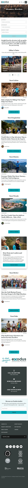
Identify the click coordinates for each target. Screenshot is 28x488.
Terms (18, 418)
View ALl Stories (14, 190)
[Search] (19, 2)
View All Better (14, 310)
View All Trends (14, 231)
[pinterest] (17, 446)
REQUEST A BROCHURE (6, 426)
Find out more (14, 265)
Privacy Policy (14, 418)
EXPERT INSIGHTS (18, 424)
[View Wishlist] (21, 2)
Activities (3, 19)
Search (14, 36)
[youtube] (21, 446)
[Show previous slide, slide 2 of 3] (9, 75)
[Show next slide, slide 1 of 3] (18, 75)
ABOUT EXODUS (4, 429)
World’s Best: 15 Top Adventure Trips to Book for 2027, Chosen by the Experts (13, 138)
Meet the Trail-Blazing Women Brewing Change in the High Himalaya (13, 293)
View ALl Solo (14, 352)
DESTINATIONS (18, 426)
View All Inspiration (14, 151)
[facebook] (7, 446)
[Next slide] (26, 89)
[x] (10, 446)
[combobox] (14, 22)
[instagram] (14, 446)
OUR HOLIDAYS (4, 432)
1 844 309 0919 (23, 2)
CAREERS (16, 429)
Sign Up (14, 412)
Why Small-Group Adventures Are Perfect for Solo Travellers (12, 336)
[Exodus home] (5, 2)
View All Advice (14, 112)
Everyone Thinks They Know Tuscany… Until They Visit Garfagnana (13, 177)
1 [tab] (12, 74)
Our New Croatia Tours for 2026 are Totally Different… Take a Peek (12, 216)
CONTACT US (4, 424)
